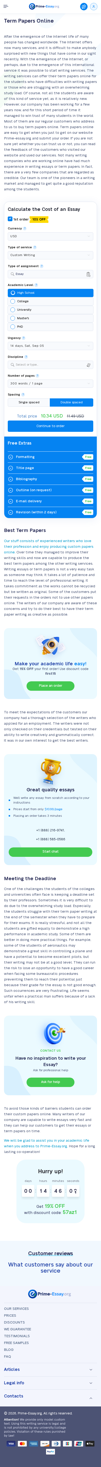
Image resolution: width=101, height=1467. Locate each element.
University (24, 309)
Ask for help (50, 1082)
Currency (15, 228)
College (23, 301)
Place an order (50, 685)
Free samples (16, 1343)
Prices (10, 1315)
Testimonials (17, 1336)
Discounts (14, 1322)
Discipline (15, 357)
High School (26, 292)
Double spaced (72, 402)
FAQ (7, 1356)
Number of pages (21, 375)
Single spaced (29, 402)
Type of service (20, 247)
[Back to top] (91, 1410)
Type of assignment (23, 266)
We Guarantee (17, 1329)
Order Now (84, 6)
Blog (9, 1350)
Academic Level (20, 285)
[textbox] (53, 365)
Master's (23, 318)
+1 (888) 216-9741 (50, 830)
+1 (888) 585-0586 (50, 839)
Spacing (14, 394)
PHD (20, 326)
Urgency (14, 338)
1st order (29, 219)
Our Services (16, 1309)
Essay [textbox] (20, 274)
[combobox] (50, 274)
